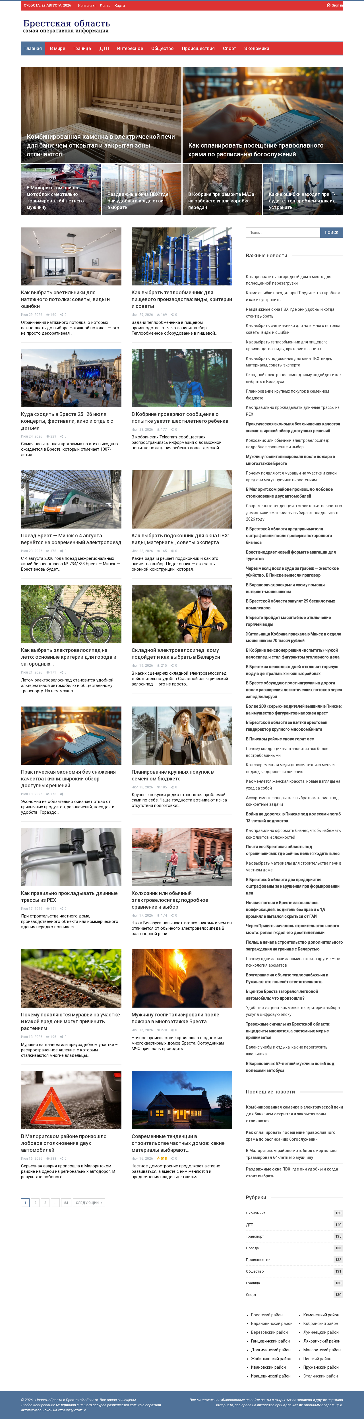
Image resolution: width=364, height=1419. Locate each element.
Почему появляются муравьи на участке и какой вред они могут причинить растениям (70, 1021)
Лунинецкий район (321, 1332)
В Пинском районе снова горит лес (280, 739)
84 (66, 1203)
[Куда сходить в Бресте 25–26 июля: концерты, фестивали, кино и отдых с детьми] (71, 378)
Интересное (130, 48)
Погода (252, 1248)
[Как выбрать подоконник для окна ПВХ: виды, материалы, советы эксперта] (182, 499)
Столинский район (320, 1376)
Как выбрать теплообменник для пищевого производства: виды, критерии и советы (182, 299)
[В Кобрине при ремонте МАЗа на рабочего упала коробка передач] (222, 189)
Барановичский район (272, 1323)
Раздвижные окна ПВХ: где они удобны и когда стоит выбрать (137, 201)
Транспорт (255, 1236)
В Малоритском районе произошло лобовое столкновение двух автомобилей (64, 1143)
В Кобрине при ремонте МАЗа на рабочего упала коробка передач (221, 201)
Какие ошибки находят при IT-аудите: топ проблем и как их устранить (302, 201)
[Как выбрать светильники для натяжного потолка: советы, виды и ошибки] (71, 256)
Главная (33, 48)
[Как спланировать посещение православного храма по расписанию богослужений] (263, 115)
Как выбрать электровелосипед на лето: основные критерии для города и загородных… (68, 657)
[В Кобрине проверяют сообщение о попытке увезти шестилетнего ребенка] (182, 378)
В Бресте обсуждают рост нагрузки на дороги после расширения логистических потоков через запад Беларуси (294, 690)
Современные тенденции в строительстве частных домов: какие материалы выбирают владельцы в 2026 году (294, 513)
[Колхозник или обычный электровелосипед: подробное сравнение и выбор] (182, 857)
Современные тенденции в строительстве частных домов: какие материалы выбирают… (178, 1143)
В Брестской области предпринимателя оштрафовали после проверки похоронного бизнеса (289, 536)
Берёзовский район (269, 1332)
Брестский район (267, 1315)
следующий (88, 1203)
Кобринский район (320, 1323)
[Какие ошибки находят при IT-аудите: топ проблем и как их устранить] (303, 189)
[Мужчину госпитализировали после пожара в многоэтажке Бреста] (182, 978)
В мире (57, 48)
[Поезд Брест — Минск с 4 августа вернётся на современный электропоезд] (71, 499)
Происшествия (198, 48)
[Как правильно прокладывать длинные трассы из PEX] (71, 857)
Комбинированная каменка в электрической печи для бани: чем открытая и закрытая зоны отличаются (101, 145)
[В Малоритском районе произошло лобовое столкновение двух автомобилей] (71, 1100)
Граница (82, 48)
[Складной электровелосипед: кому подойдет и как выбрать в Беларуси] (182, 614)
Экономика (256, 48)
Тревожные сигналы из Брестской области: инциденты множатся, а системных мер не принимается (288, 1031)
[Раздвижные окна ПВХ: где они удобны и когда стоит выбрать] (141, 189)
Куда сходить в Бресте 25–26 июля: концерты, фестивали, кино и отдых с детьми (67, 421)
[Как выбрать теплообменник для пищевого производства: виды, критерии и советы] (182, 256)
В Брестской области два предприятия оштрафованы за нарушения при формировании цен (293, 886)
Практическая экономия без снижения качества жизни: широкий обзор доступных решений (68, 778)
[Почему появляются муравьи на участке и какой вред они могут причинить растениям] (71, 978)
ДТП (104, 48)
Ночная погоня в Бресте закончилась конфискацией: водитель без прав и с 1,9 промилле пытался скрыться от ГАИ (285, 909)
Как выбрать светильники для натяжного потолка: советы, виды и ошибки (65, 299)
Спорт (229, 48)
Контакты (87, 5)
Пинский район (317, 1358)
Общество (162, 48)
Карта (120, 5)
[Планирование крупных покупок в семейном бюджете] (182, 736)
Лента (105, 5)
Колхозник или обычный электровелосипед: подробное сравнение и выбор (170, 900)
